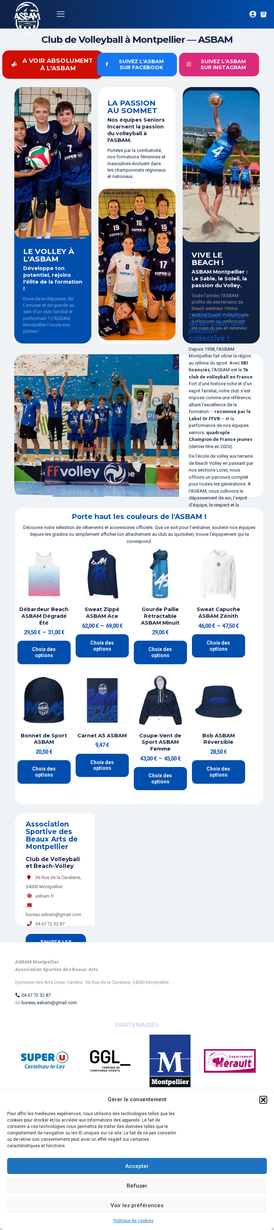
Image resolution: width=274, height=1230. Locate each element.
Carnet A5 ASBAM (102, 735)
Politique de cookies (133, 1220)
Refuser (137, 1186)
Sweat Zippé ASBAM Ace (102, 612)
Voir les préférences (137, 1205)
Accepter (137, 1166)
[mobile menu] (61, 14)
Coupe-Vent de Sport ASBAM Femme (160, 742)
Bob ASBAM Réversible (218, 739)
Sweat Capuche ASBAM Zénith (218, 612)
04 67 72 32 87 (36, 995)
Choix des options (44, 652)
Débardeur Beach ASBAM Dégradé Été (43, 616)
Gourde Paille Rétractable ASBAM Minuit (160, 616)
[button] (263, 1099)
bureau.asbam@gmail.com (49, 1002)
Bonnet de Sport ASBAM (44, 739)
